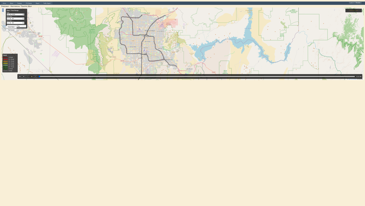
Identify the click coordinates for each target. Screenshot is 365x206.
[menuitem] (4, 3)
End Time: (9, 21)
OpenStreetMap (352, 79)
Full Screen (11, 30)
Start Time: (9, 16)
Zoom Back (11, 27)
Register (358, 2)
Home (4, 3)
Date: (8, 12)
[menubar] (26, 3)
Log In (352, 2)
